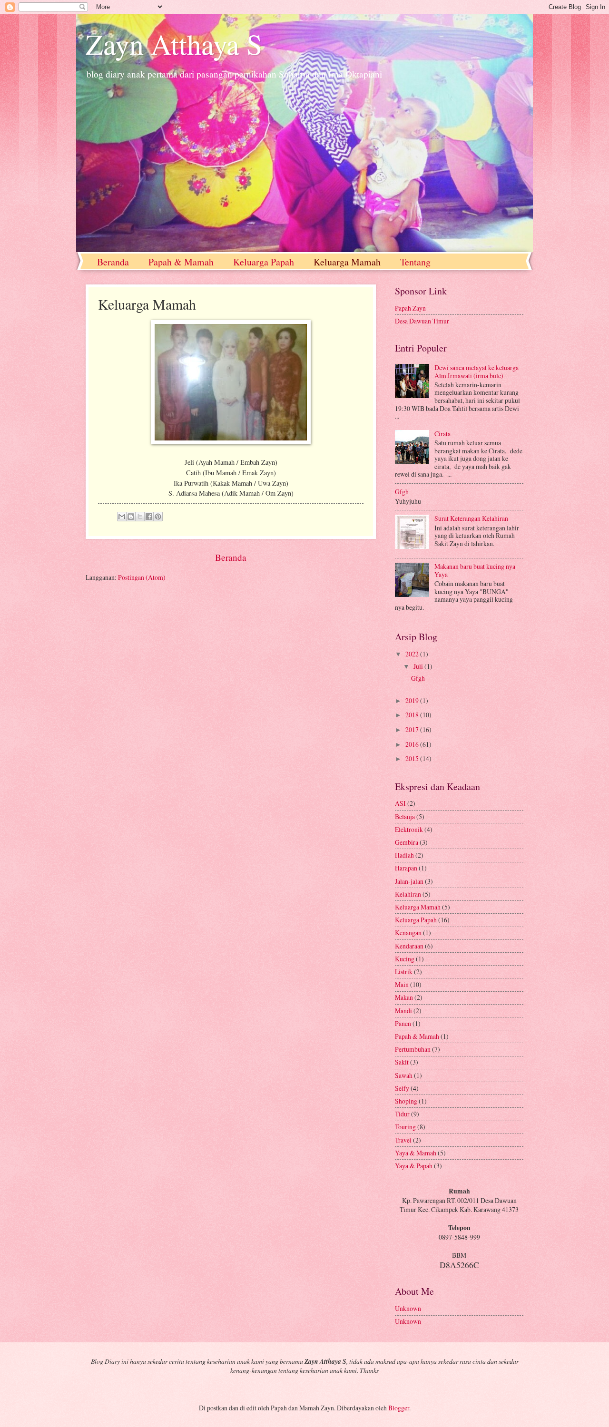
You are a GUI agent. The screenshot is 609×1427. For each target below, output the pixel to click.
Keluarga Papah (263, 261)
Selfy (403, 1088)
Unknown (408, 1308)
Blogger (398, 1407)
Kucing (405, 958)
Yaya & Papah (414, 1165)
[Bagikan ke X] (140, 516)
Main (402, 984)
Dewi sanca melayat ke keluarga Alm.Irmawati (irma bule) (476, 371)
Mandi (404, 1010)
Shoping (407, 1100)
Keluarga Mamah (347, 261)
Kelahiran (408, 894)
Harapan (407, 867)
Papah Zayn (410, 308)
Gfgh (402, 491)
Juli (418, 666)
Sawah (404, 1075)
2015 (412, 758)
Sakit (402, 1061)
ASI (401, 803)
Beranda (113, 261)
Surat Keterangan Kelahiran (471, 518)
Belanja (405, 816)
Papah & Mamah (181, 261)
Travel (404, 1139)
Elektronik (409, 829)
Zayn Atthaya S (174, 44)
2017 (412, 729)
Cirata (442, 433)
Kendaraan (410, 945)
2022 (412, 653)
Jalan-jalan (410, 881)
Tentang (415, 261)
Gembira (407, 842)
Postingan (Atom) (142, 577)
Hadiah (405, 855)
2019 (412, 700)
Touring (406, 1126)
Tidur (403, 1113)
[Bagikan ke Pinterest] (158, 516)
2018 (412, 714)
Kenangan (409, 932)
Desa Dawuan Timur (422, 320)
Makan (404, 997)
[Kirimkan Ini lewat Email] (122, 516)
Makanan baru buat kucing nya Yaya (474, 570)
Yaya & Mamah (416, 1152)
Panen (404, 1023)
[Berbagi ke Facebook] (149, 516)
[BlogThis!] (131, 516)
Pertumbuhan (413, 1049)
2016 (412, 744)
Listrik (404, 971)
